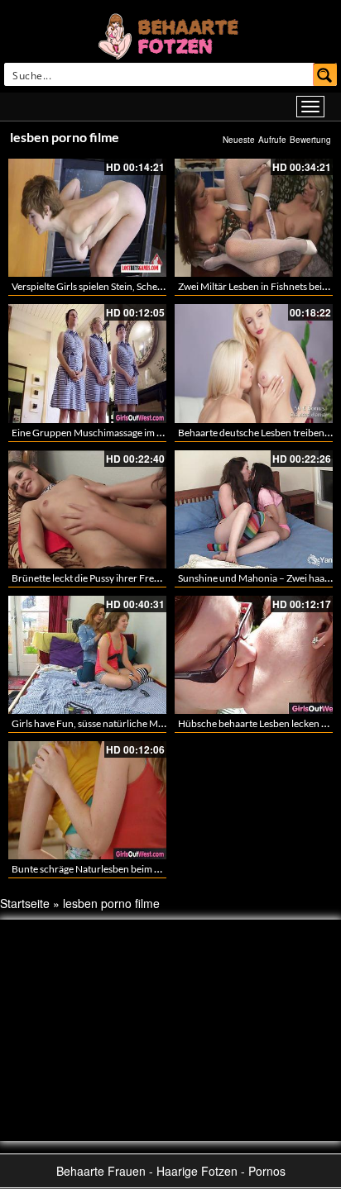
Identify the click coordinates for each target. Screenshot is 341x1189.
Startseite (25, 903)
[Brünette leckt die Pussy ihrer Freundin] (87, 509)
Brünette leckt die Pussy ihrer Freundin (96, 578)
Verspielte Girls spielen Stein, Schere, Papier (105, 286)
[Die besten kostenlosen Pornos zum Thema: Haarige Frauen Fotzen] (170, 34)
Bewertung (310, 139)
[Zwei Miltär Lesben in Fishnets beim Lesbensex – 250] (254, 218)
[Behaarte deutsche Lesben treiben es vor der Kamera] (254, 363)
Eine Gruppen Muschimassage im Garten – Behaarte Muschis (143, 432)
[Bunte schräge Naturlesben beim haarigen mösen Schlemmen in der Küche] (87, 800)
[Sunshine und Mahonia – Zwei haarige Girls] (254, 509)
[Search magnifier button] (325, 74)
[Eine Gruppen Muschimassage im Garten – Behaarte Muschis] (87, 363)
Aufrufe (272, 139)
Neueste (239, 139)
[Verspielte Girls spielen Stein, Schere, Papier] (87, 218)
